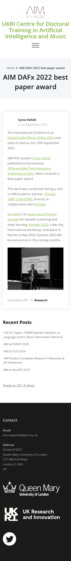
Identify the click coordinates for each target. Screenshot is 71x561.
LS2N (19, 199)
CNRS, (29, 199)
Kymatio (40, 204)
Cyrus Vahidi (27, 120)
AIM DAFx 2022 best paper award (42, 68)
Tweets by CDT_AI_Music (19, 385)
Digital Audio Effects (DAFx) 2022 (31, 138)
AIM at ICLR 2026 (15, 351)
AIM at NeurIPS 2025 (16, 370)
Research (41, 300)
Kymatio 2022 (38, 225)
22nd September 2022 (32, 124)
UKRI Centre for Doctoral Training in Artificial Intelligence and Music (35, 30)
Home (11, 68)
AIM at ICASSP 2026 (16, 344)
